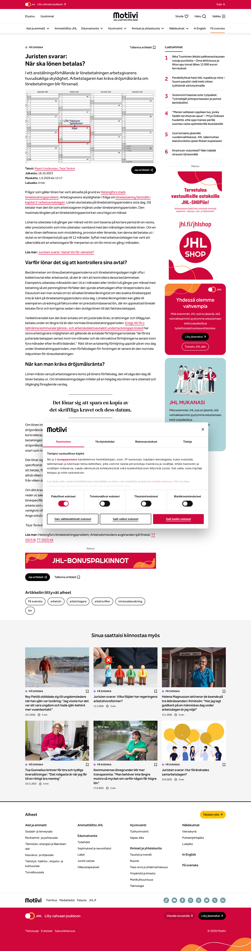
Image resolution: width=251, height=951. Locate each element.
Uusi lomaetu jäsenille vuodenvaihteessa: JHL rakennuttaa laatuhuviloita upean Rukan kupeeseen (197, 137)
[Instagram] (190, 900)
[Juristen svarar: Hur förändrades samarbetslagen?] (194, 741)
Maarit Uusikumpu (46, 168)
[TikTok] (166, 900)
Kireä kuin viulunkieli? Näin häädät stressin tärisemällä (194, 152)
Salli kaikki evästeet (178, 519)
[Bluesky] (207, 900)
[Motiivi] (125, 16)
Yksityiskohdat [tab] (104, 441)
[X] (215, 900)
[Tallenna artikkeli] (87, 691)
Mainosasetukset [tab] (146, 441)
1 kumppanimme (66, 459)
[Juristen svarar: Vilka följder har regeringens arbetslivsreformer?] (125, 667)
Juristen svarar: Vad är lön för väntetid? (66, 252)
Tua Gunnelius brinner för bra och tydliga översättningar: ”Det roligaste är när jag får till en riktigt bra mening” (56, 774)
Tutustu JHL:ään (195, 346)
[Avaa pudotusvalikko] (48, 28)
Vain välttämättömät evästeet (72, 519)
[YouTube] (174, 900)
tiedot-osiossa (162, 481)
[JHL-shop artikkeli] (195, 225)
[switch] (105, 504)
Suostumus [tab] (63, 441)
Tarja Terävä (67, 168)
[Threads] (199, 900)
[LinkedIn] (223, 900)
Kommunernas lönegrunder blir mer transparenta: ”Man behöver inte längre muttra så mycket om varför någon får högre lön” (125, 776)
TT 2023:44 (45, 540)
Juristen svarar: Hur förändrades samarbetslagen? (185, 772)
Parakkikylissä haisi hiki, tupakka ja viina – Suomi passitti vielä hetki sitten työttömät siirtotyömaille (198, 81)
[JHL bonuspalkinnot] (90, 561)
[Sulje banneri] (203, 429)
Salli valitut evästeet (125, 519)
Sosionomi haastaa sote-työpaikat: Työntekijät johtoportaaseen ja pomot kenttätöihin (196, 98)
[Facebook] (182, 900)
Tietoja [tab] (187, 441)
